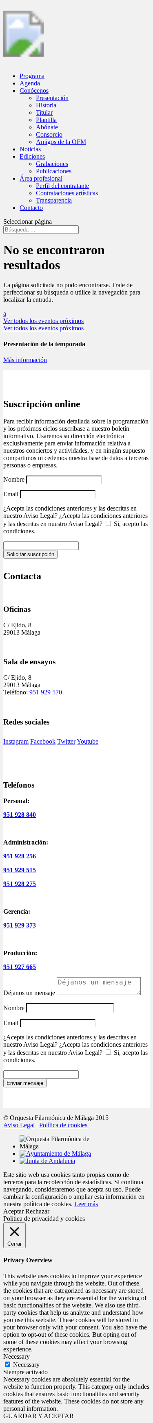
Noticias (30, 149)
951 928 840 (19, 814)
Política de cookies (63, 1125)
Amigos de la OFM (61, 141)
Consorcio (49, 134)
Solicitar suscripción (30, 554)
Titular (44, 112)
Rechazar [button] (37, 1211)
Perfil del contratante (62, 185)
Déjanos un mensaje (29, 992)
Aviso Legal (19, 1125)
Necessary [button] (16, 1356)
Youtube (87, 741)
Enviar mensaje (25, 1083)
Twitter (66, 741)
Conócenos (34, 90)
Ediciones (32, 156)
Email (10, 494)
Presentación (52, 97)
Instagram (16, 741)
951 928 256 (19, 856)
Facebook (42, 741)
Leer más (86, 1203)
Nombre (13, 479)
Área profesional (41, 178)
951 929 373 (19, 925)
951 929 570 (45, 692)
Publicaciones (53, 171)
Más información (25, 359)
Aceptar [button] (13, 1211)
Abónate (47, 127)
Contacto (31, 207)
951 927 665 (19, 966)
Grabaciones (52, 163)
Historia (46, 105)
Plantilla (46, 119)
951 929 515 (19, 869)
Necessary (26, 1364)
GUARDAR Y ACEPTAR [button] (38, 1415)
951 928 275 (19, 883)
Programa (32, 75)
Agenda (30, 83)
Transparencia (54, 200)
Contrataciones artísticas (67, 193)
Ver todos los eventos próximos (43, 320)
